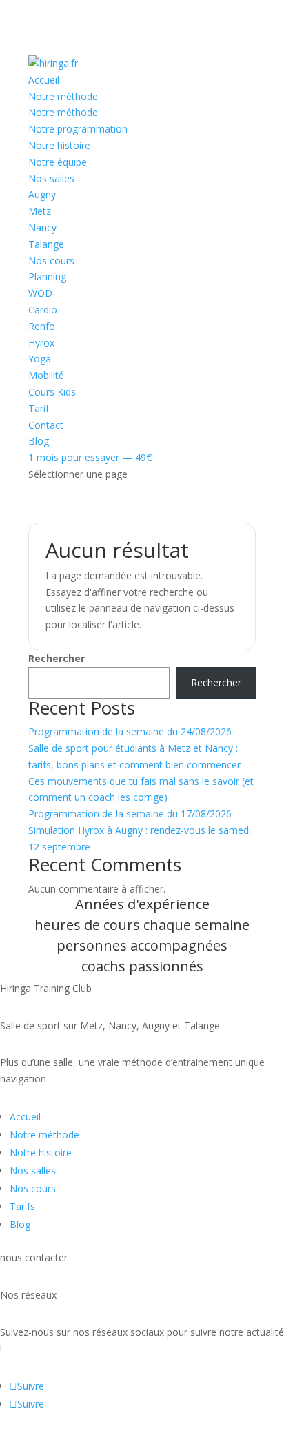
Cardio (42, 309)
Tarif (38, 408)
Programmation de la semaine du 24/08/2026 (130, 731)
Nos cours (51, 260)
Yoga (39, 358)
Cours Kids (52, 391)
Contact (45, 424)
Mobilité (46, 375)
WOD (40, 293)
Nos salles (51, 178)
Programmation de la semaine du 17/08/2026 (130, 813)
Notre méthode (63, 96)
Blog (38, 440)
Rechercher (56, 658)
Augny (42, 194)
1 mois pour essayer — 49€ (90, 457)
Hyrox (41, 342)
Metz (39, 210)
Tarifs (22, 1206)
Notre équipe (57, 161)
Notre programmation (78, 128)
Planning (47, 276)
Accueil (43, 79)
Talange (46, 244)
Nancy (42, 227)
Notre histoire (59, 145)
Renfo (41, 326)
